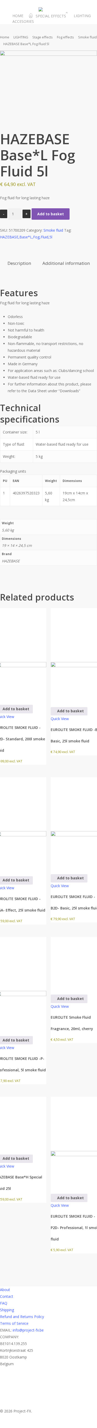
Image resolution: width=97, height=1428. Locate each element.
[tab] (19, 263)
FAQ (3, 1303)
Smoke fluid (87, 37)
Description (19, 263)
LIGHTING (20, 37)
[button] (69, 711)
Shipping (7, 1309)
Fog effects (65, 37)
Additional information (66, 263)
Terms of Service (14, 1323)
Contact (6, 1296)
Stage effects (42, 37)
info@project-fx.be (28, 1330)
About (5, 1289)
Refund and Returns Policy (22, 1316)
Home (4, 37)
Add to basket (50, 213)
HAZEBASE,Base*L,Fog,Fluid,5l (26, 236)
